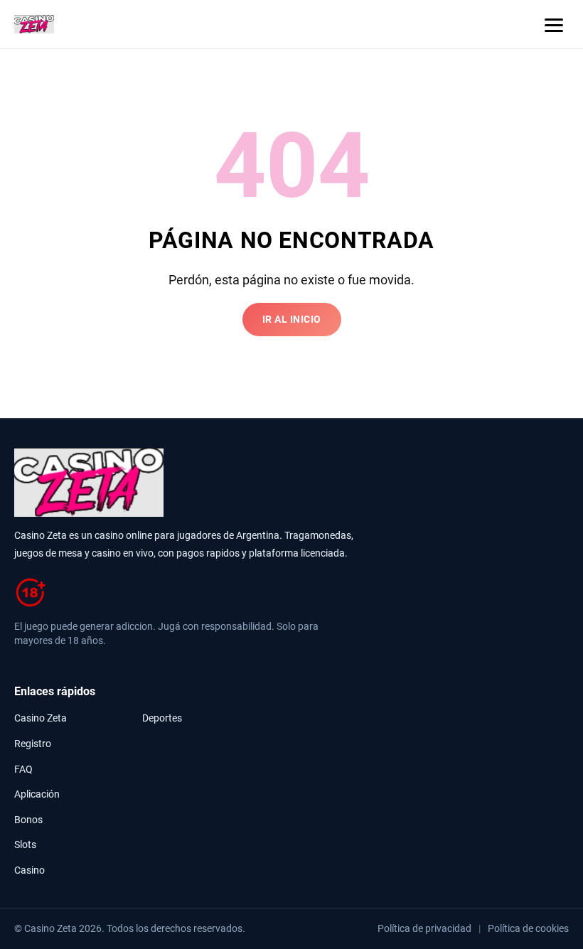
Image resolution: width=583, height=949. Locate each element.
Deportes (162, 718)
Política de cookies (528, 928)
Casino (29, 870)
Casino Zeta (40, 718)
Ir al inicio (291, 319)
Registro (32, 744)
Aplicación (37, 794)
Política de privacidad (424, 928)
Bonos (28, 820)
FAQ (23, 769)
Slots (25, 845)
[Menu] (554, 24)
